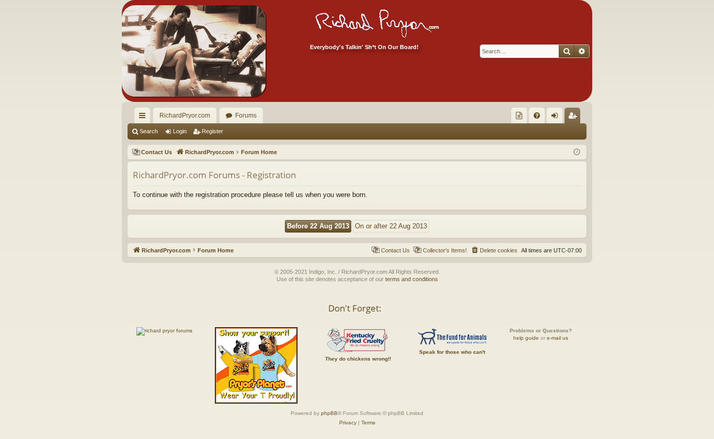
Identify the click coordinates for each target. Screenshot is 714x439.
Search (149, 131)
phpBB (329, 413)
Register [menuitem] (574, 117)
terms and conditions (411, 279)
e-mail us (557, 338)
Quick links (144, 117)
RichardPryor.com (184, 115)
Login (180, 131)
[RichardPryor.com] (194, 51)
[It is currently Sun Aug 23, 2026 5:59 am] (576, 152)
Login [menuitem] (556, 117)
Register (212, 131)
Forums (246, 115)
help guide (526, 338)
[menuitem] (519, 115)
